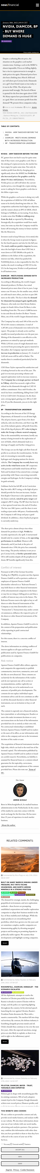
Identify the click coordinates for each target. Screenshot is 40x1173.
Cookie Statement (27, 1169)
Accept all (20, 1150)
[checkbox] (2, 1144)
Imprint (9, 1169)
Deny (20, 1163)
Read (5, 943)
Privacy (16, 1169)
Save (20, 1157)
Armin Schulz (20, 800)
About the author (8, 825)
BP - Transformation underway (20, 143)
